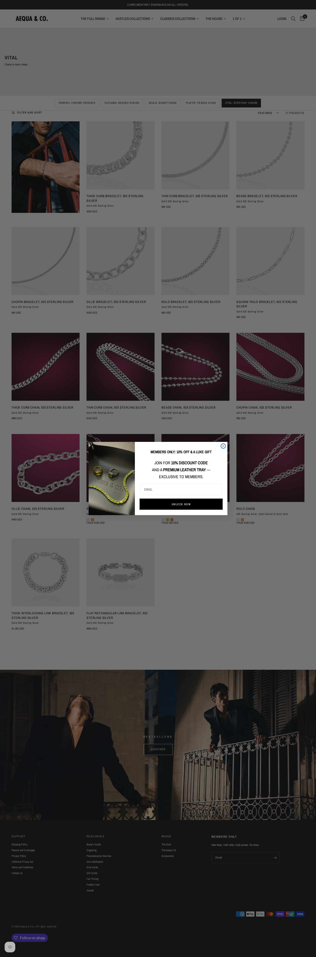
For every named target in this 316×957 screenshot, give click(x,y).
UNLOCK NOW (181, 504)
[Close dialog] (223, 446)
